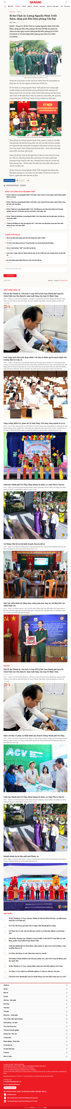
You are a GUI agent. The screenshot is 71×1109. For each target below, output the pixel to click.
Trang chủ (12, 12)
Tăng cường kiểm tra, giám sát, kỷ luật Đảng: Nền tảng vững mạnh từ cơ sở (34, 423)
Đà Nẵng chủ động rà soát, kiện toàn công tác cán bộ (27, 953)
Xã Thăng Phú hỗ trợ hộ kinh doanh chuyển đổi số (24, 544)
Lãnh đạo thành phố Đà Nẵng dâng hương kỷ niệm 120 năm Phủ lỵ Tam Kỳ (34, 484)
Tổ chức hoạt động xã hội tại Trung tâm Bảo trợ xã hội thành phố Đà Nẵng (30, 243)
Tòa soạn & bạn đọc (10, 1026)
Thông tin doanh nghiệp (11, 1030)
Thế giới (6, 1011)
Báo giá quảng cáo (10, 1087)
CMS (33, 1107)
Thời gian (56, 280)
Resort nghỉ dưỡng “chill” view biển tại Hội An (21, 248)
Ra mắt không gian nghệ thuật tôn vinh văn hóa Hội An (24, 260)
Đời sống (67, 6)
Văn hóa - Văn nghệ (52, 6)
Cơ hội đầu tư (8, 1045)
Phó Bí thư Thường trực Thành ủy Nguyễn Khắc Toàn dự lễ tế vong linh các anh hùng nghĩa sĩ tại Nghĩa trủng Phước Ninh (37, 939)
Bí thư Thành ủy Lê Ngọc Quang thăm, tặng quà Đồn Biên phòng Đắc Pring (36, 966)
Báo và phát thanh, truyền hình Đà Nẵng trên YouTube (22, 1101)
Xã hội (24, 6)
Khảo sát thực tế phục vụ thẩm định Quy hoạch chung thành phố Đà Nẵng (34, 735)
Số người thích (63, 280)
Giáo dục (42, 6)
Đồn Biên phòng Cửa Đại (12, 185)
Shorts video (8, 1056)
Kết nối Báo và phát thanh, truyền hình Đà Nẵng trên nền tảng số (25, 1091)
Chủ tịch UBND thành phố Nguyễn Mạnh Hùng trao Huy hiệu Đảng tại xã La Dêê (37, 977)
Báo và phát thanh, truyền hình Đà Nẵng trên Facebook (22, 1098)
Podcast (6, 1052)
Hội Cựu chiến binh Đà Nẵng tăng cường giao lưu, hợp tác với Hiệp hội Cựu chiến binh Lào (34, 604)
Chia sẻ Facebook (10, 180)
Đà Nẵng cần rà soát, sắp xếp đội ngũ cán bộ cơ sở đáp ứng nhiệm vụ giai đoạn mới (36, 932)
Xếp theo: (50, 280)
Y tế (61, 6)
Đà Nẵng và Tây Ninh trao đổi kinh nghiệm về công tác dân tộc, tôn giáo (34, 971)
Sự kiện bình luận (9, 1049)
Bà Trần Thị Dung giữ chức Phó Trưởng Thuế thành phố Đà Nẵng (32, 926)
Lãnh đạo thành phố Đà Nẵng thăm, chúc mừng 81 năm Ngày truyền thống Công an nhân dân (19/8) (37, 947)
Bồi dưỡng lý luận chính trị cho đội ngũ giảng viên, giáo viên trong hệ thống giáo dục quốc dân (37, 960)
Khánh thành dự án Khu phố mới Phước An (21, 856)
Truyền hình (7, 1037)
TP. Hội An (23, 185)
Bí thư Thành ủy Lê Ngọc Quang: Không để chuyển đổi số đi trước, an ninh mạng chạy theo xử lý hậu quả (37, 919)
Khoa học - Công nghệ (11, 1015)
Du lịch (36, 6)
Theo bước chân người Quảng (13, 1019)
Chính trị (17, 6)
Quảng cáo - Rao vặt (10, 1034)
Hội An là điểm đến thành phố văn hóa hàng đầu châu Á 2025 (26, 238)
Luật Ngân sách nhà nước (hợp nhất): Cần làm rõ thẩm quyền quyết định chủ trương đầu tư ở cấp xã (35, 358)
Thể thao (6, 1008)
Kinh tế (30, 6)
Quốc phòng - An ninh (10, 1022)
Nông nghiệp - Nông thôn (12, 1041)
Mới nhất (10, 6)
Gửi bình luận (10, 275)
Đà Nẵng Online (11, 1094)
